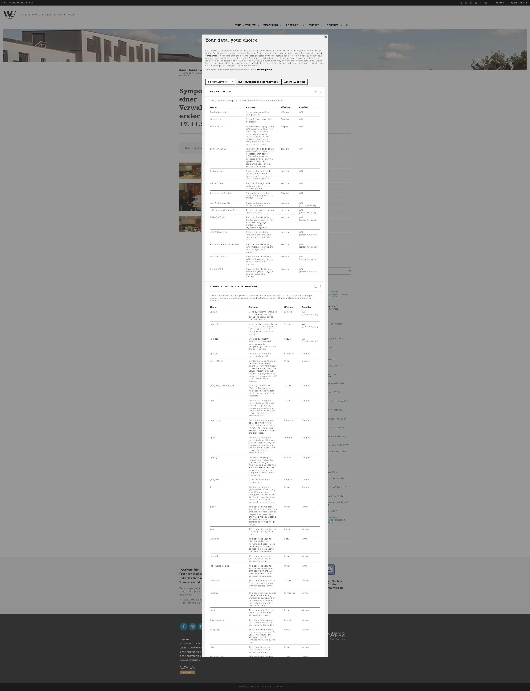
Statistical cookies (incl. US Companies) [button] (233, 286)
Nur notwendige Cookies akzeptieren (258, 82)
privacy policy (264, 69)
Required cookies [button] (220, 91)
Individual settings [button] (218, 82)
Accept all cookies (294, 82)
